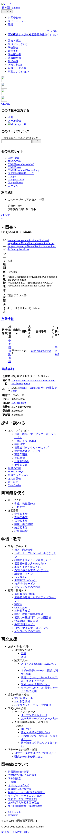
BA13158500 (18, 402)
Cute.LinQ (13, 157)
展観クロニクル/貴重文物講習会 (26, 792)
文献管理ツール (23, 698)
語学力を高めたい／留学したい (32, 560)
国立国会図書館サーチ (21, 173)
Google (12, 176)
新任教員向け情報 (24, 594)
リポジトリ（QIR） (25, 440)
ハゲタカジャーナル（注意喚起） (34, 705)
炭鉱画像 (13, 61)
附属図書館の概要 (18, 771)
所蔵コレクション (18, 71)
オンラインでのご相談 (27, 587)
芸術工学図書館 (23, 524)
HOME (12, 34)
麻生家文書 (14, 54)
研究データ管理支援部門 (22, 799)
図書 (23, 653)
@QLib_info (14, 812)
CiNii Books (14, 167)
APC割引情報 (22, 701)
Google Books (15, 182)
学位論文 (13, 47)
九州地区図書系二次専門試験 (25, 806)
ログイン (7, 11)
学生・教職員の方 (24, 503)
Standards (35, 387)
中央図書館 (21, 514)
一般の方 (19, 507)
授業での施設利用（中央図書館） (34, 617)
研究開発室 (14, 778)
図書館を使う (39, 34)
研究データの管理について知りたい (35, 753)
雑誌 (23, 656)
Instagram (13, 815)
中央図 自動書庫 (9, 351)
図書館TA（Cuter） (25, 580)
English (16, 7)
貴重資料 (13, 51)
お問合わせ (14, 17)
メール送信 (14, 120)
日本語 (6, 7)
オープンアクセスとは (34, 715)
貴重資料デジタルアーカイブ (31, 447)
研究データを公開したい (28, 756)
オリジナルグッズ (18, 785)
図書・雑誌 (14, 40)
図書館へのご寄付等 (19, 789)
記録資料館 (21, 531)
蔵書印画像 (14, 57)
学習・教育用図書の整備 (28, 614)
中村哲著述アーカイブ (27, 451)
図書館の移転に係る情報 (22, 775)
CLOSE (5, 103)
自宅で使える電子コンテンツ (31, 570)
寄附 (10, 24)
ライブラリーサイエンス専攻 (25, 795)
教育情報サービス (24, 583)
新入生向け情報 (23, 549)
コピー (37, 141)
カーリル (13, 185)
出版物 (12, 782)
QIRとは (26, 729)
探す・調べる (23, 34)
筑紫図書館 (21, 527)
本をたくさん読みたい (27, 567)
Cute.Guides (14, 485)
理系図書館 (21, 517)
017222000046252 (41, 351)
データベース (16, 471)
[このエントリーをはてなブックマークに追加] (4, 94)
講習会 (18, 604)
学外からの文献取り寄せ (35, 684)
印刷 (10, 117)
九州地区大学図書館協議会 (23, 802)
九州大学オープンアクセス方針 (39, 718)
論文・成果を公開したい (35, 732)
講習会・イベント (24, 573)
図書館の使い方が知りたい (30, 563)
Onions (23, 387)
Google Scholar (16, 179)
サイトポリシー (17, 21)
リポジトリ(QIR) (17, 44)
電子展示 (13, 482)
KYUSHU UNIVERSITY (15, 832)
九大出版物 (14, 478)
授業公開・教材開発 (26, 621)
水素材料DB (15, 64)
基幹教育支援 (22, 610)
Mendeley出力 (18, 124)
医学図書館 (21, 520)
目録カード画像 (17, 68)
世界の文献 (14, 161)
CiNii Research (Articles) (21, 164)
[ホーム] (6, 4)
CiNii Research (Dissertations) (23, 170)
